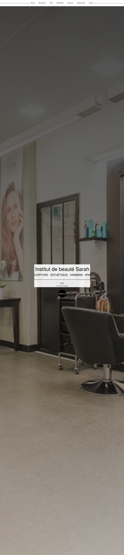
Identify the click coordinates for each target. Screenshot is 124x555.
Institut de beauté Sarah (62, 268)
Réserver (62, 294)
